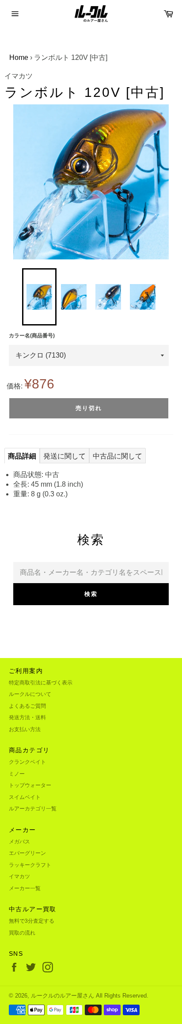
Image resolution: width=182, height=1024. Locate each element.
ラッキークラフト (30, 865)
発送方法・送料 (27, 717)
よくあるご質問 (27, 706)
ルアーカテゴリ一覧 (33, 809)
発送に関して (64, 456)
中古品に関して (117, 456)
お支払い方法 (25, 729)
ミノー (17, 774)
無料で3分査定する (31, 921)
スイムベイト (25, 797)
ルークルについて (30, 694)
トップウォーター (30, 785)
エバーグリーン (27, 853)
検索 (91, 594)
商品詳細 (22, 456)
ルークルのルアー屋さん (62, 995)
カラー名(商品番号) (32, 336)
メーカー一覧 (25, 888)
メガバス (19, 842)
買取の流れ (22, 933)
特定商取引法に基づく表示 (40, 683)
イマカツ (19, 876)
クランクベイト (27, 762)
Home (18, 57)
